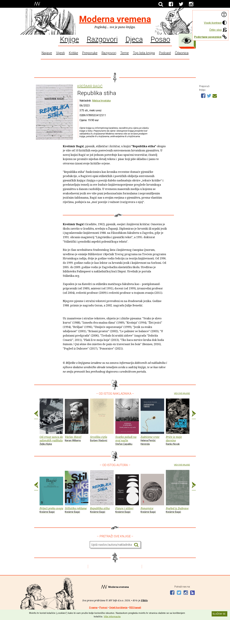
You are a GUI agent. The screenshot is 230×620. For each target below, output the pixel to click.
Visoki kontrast (213, 22)
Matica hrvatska (101, 100)
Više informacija (112, 616)
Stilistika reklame (76, 509)
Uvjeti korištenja (118, 607)
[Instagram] (191, 4)
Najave (47, 53)
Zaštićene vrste (150, 440)
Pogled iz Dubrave (177, 509)
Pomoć (103, 607)
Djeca (134, 39)
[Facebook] (171, 4)
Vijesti (60, 53)
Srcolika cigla (98, 438)
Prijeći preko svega (51, 509)
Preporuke (89, 53)
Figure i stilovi (124, 509)
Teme (124, 53)
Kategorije (186, 40)
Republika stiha (100, 509)
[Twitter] (181, 4)
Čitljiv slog (215, 29)
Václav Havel (73, 438)
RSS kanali (135, 607)
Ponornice (148, 509)
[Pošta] (214, 95)
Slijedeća (194, 414)
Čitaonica (182, 53)
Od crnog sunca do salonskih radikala (51, 440)
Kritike (73, 53)
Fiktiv (144, 600)
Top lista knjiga (144, 53)
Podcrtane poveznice (208, 37)
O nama (93, 607)
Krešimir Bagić (90, 86)
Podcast (165, 53)
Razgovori (102, 39)
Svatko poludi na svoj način (125, 440)
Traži (136, 545)
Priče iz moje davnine (174, 440)
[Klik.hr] (192, 593)
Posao (160, 39)
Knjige (69, 39)
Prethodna (36, 414)
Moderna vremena (115, 19)
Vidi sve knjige (182, 393)
